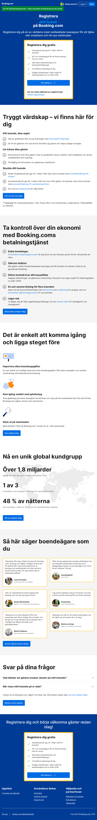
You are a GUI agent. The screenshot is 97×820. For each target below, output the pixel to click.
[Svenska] (62, 4)
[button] (32, 8)
